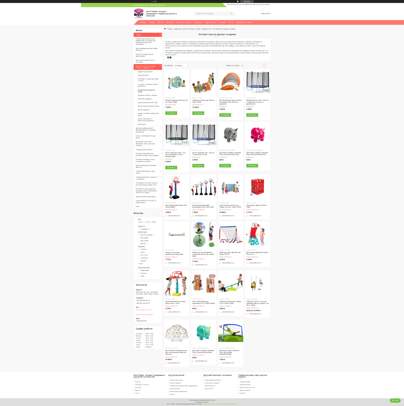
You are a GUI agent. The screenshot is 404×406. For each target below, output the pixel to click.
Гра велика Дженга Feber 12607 (256, 206)
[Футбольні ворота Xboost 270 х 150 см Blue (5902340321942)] (230, 333)
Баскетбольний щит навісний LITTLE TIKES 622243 (203, 302)
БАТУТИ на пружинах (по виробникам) (145, 55)
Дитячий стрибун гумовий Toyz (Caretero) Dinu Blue (203, 351)
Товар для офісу (245, 382)
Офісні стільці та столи (247, 387)
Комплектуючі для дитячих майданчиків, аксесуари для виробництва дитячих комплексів (145, 41)
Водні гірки (142, 124)
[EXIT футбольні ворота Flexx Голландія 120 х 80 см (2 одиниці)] (230, 82)
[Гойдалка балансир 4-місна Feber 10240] (203, 82)
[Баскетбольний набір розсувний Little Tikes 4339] (203, 187)
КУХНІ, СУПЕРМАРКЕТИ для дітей (146, 137)
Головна (143, 22)
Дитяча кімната (245, 390)
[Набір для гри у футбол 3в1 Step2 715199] (230, 234)
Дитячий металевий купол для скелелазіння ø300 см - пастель (176, 352)
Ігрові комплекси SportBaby (145, 197)
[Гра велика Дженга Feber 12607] (257, 187)
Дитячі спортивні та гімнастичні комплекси (146, 120)
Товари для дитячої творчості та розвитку (146, 178)
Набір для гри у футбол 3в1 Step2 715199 (230, 253)
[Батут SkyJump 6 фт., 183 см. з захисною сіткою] (203, 135)
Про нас (160, 22)
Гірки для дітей (143, 75)
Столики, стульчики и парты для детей (148, 85)
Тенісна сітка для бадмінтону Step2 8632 (174, 253)
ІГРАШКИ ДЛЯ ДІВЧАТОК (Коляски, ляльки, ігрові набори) (147, 154)
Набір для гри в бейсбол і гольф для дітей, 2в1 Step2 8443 (203, 254)
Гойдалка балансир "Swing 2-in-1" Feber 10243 (230, 302)
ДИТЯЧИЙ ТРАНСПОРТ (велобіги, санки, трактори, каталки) (145, 143)
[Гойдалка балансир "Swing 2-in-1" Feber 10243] (230, 283)
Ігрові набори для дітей (213, 380)
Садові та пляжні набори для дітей (148, 114)
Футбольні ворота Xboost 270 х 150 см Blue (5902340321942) (229, 352)
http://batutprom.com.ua (144, 310)
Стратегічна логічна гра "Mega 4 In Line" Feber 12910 (230, 206)
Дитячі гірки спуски (176, 380)
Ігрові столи (209, 389)
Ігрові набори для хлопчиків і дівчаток (146, 166)
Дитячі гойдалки (144, 110)
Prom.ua (212, 400)
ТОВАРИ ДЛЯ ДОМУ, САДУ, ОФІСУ (145, 172)
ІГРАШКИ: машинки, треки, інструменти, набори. (145, 160)
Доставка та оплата (183, 22)
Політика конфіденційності (228, 404)
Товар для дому (245, 385)
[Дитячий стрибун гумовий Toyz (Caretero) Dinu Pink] (257, 135)
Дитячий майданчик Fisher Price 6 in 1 (257, 253)
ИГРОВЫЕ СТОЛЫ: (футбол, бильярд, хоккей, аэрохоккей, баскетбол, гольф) (146, 190)
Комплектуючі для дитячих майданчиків (183, 386)
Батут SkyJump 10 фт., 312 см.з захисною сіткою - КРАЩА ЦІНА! (175, 154)
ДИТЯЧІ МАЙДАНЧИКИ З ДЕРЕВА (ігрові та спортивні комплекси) (146, 130)
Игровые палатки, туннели (147, 95)
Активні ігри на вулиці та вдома (146, 91)
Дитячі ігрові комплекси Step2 (148, 106)
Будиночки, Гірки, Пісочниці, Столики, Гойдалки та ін (146, 67)
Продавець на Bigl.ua (202, 402)
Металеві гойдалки (145, 99)
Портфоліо (198, 22)
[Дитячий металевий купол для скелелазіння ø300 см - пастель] (176, 333)
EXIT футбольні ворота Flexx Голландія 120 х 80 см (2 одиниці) (230, 102)
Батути (172, 394)
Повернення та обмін (244, 22)
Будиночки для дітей (145, 72)
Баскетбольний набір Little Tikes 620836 (176, 206)
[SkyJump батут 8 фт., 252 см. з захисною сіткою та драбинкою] (257, 82)
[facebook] (168, 58)
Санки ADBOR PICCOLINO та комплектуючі (146, 201)
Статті (231, 22)
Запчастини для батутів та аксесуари (145, 61)
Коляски (242, 393)
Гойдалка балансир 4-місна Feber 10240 (203, 101)
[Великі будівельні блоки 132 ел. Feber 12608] (176, 82)
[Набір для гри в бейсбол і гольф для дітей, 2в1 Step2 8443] (203, 234)
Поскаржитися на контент (211, 404)
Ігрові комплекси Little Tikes (148, 102)
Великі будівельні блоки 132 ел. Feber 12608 (176, 101)
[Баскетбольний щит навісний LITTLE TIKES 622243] (203, 283)
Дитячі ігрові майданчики (178, 391)
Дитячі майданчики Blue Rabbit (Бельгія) (147, 49)
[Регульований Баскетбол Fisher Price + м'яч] (176, 283)
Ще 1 (141, 263)
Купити (172, 113)
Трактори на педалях (212, 383)
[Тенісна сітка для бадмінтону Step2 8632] (176, 234)
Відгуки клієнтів (210, 22)
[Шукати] (231, 14)
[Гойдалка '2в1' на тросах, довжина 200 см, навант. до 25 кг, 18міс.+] (257, 283)
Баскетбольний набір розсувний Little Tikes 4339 (203, 206)
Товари (151, 22)
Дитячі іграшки (175, 389)
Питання (222, 22)
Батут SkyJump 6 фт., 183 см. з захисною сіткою (203, 154)
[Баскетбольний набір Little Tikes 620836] (176, 187)
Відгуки (137, 390)
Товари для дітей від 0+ (144, 150)
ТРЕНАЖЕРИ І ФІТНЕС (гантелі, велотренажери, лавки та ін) (147, 184)
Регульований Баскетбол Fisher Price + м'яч (175, 302)
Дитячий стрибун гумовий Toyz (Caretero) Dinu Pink (257, 154)
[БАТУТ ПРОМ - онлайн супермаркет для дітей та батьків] (139, 13)
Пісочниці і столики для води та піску (148, 80)
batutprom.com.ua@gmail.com (145, 314)
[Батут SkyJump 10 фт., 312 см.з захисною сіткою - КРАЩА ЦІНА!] (176, 135)
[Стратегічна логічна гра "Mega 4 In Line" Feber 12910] (230, 187)
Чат (396, 400)
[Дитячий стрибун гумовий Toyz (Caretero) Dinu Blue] (203, 333)
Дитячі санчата (210, 386)
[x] (170, 58)
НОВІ (137, 206)
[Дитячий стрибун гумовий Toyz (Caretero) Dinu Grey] (230, 135)
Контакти (169, 22)
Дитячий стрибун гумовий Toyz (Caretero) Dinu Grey (230, 154)
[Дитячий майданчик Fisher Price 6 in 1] (257, 234)
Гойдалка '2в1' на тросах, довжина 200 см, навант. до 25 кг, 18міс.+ (257, 303)
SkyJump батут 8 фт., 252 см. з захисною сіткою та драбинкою (257, 102)
